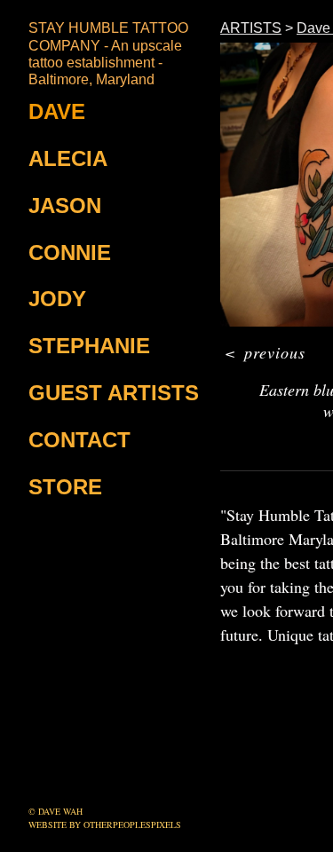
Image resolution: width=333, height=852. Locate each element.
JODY (57, 299)
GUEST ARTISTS (113, 393)
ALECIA (67, 158)
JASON (64, 205)
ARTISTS (249, 28)
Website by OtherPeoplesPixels (104, 824)
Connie (69, 252)
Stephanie (89, 346)
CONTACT (79, 440)
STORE (65, 487)
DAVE (56, 111)
